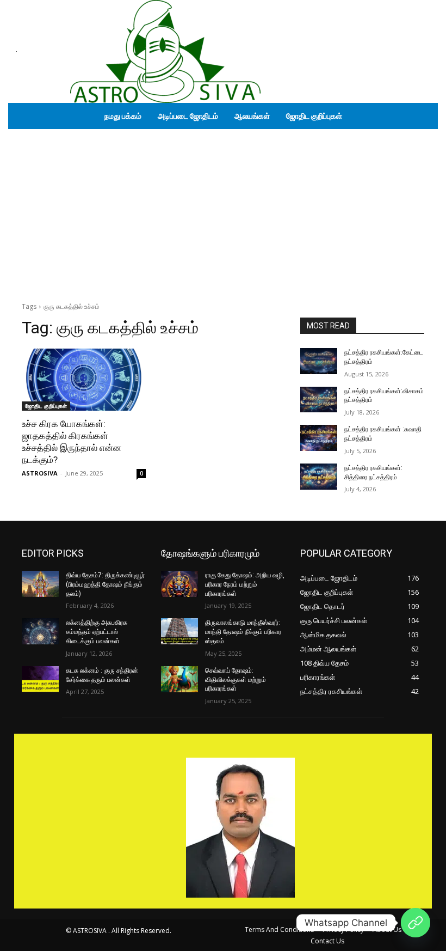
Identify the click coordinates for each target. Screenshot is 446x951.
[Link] (415, 922)
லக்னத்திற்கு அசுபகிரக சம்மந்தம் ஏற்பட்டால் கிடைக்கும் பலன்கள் (96, 632)
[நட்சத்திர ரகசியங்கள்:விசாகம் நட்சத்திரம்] (318, 400)
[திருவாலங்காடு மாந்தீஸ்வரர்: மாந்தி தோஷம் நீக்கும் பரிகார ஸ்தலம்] (179, 631)
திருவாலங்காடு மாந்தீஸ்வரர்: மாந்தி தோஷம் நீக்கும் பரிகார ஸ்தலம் (243, 632)
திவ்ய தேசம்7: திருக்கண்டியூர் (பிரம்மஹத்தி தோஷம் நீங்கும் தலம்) (105, 584)
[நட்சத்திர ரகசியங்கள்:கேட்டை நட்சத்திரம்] (318, 361)
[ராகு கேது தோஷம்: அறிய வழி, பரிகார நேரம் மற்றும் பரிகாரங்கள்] (179, 584)
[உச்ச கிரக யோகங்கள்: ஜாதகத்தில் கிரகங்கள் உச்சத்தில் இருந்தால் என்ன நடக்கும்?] (84, 380)
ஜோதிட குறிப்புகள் (46, 406)
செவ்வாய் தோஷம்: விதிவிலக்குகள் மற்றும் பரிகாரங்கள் (235, 680)
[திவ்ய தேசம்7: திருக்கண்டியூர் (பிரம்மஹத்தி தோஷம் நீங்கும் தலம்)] (40, 584)
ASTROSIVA (40, 473)
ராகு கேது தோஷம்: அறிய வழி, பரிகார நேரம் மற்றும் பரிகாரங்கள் (244, 584)
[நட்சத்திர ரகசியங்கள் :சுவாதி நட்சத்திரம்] (318, 438)
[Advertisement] (223, 211)
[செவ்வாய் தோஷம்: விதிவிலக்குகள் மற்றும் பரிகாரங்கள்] (179, 679)
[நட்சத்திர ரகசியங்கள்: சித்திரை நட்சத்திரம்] (318, 477)
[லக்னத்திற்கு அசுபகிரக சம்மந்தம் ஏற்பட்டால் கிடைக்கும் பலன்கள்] (40, 631)
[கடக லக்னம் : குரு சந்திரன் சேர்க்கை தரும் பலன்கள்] (40, 679)
